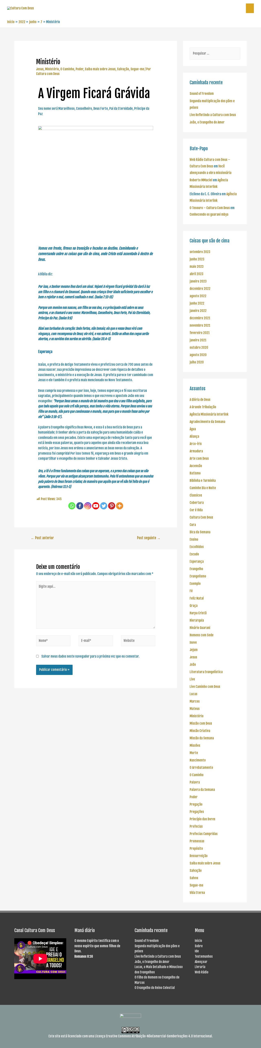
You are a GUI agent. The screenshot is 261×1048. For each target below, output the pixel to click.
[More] (119, 505)
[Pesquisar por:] (215, 53)
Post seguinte (148, 538)
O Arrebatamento (201, 768)
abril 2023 (196, 274)
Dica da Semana (200, 532)
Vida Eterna (197, 893)
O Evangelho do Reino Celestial (155, 988)
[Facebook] (79, 505)
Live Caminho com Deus (205, 687)
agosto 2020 (198, 355)
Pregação (196, 804)
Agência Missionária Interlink (209, 414)
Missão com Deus (201, 723)
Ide (197, 951)
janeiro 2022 (198, 311)
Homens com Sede (201, 635)
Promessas (197, 841)
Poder (79, 69)
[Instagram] (87, 505)
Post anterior (42, 538)
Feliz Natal (197, 598)
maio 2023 (196, 267)
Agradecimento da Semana (207, 422)
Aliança (194, 436)
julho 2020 (197, 362)
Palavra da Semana (202, 790)
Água (193, 429)
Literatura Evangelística (206, 672)
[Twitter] (103, 505)
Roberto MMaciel (201, 180)
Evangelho (196, 569)
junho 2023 (197, 259)
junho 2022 (197, 303)
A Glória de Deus (200, 400)
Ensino (194, 539)
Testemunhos (204, 956)
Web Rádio (201, 972)
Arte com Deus (199, 458)
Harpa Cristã (198, 613)
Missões (195, 745)
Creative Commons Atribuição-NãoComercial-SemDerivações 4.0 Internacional (159, 1036)
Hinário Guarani (200, 628)
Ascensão (196, 466)
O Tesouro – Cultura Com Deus (210, 208)
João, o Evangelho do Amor (207, 122)
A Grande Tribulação (203, 407)
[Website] (138, 642)
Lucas (193, 694)
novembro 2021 (200, 325)
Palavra (195, 782)
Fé (191, 591)
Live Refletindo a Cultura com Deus (213, 115)
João (193, 664)
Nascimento (198, 760)
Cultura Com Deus (201, 517)
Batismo (195, 473)
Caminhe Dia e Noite (203, 488)
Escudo (194, 554)
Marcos (195, 701)
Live (192, 679)
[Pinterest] (111, 505)
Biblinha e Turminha (203, 481)
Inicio (198, 941)
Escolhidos (197, 547)
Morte (194, 753)
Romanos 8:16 (83, 956)
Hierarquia (197, 620)
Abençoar (201, 962)
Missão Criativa (200, 731)
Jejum (194, 650)
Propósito (196, 848)
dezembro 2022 (200, 289)
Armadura (196, 451)
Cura (193, 525)
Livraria (200, 967)
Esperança (197, 561)
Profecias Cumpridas (204, 834)
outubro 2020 (199, 347)
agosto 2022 (198, 296)
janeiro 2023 (198, 281)
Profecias (196, 826)
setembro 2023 (200, 252)
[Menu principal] (250, 8)
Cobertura (197, 503)
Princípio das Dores (202, 819)
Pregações (197, 812)
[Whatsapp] (71, 505)
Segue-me (137, 69)
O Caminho (67, 69)
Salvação (123, 69)
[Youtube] (95, 505)
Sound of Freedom (202, 94)
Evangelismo (198, 576)
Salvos (194, 878)
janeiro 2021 (198, 340)
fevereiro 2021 (200, 333)
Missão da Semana (202, 738)
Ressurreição (199, 856)
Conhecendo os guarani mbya (209, 214)
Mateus (195, 709)
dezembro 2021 (200, 318)
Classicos (196, 495)
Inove (193, 642)
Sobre (199, 946)
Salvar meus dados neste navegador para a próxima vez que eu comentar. (90, 656)
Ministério (52, 69)
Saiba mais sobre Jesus (100, 69)
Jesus (40, 69)
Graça (194, 606)
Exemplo (195, 584)
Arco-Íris (196, 444)
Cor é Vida (196, 510)
